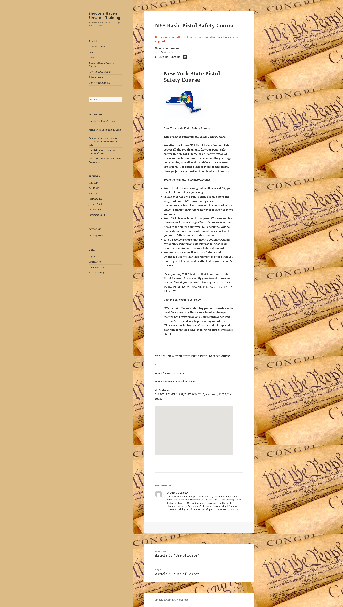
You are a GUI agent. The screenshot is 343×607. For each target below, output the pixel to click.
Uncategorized (96, 235)
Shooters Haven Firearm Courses (101, 65)
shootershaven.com (184, 381)
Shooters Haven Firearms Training (104, 15)
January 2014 (95, 204)
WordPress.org (96, 272)
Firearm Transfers (98, 46)
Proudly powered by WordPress (171, 599)
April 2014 (94, 188)
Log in (92, 256)
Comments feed (97, 267)
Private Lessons (97, 77)
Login (91, 57)
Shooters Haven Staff (99, 82)
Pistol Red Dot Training (100, 71)
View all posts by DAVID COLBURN (218, 509)
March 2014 (95, 193)
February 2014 (96, 198)
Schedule (93, 41)
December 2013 (97, 209)
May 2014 (93, 182)
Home (92, 52)
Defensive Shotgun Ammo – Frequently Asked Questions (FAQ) (103, 141)
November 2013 (97, 214)
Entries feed (95, 261)
